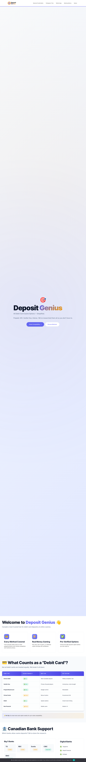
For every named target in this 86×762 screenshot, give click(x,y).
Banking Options (67, 3)
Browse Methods (52, 324)
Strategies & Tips (50, 3)
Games (75, 3)
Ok (73, 760)
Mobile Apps (59, 3)
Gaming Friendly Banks (38, 3)
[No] (84, 760)
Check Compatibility (35, 324)
